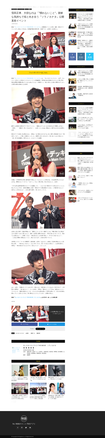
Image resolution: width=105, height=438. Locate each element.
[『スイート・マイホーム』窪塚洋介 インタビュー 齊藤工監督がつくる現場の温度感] (19, 370)
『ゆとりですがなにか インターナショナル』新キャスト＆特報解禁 (85, 199)
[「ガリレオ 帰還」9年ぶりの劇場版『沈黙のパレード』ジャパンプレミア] (72, 81)
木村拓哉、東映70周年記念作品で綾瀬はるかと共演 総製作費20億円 (85, 88)
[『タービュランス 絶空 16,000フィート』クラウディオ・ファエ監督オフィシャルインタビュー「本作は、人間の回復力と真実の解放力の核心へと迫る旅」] (72, 16)
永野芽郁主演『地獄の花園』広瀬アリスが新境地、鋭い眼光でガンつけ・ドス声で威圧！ (56, 397)
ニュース (26, 9)
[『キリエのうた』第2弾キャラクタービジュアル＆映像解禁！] (72, 192)
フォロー (81, 53)
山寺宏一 (27, 333)
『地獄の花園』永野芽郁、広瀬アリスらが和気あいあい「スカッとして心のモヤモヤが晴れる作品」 (19, 397)
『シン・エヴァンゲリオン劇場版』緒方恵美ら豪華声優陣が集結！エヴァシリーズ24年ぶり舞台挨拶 (38, 397)
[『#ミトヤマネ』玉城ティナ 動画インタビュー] (72, 177)
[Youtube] (30, 427)
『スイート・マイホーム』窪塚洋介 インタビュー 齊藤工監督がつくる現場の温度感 (19, 379)
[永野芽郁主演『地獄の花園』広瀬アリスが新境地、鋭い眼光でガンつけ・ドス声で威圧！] (56, 388)
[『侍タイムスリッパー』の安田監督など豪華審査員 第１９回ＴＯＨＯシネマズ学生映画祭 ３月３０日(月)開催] (72, 26)
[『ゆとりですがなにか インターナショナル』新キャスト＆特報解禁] (72, 199)
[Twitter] (26, 427)
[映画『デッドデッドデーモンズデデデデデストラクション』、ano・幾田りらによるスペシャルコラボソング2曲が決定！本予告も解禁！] (72, 159)
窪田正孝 (38, 333)
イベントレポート (21, 9)
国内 (30, 9)
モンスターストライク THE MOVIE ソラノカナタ (27, 27)
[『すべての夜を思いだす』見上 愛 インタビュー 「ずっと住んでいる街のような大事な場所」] (72, 119)
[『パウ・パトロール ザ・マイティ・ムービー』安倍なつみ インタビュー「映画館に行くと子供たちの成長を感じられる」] (72, 134)
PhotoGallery (18, 7)
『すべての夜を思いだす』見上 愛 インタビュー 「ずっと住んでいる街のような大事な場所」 (85, 119)
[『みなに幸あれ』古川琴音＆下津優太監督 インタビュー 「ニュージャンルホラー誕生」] (72, 127)
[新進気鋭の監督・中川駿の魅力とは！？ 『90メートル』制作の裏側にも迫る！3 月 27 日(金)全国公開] (72, 34)
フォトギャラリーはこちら (38, 72)
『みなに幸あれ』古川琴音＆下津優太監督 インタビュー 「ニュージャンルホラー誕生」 (85, 126)
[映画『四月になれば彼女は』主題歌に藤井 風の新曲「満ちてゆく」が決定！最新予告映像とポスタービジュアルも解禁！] (72, 169)
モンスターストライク (20, 333)
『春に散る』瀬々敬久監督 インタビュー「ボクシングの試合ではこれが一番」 (38, 379)
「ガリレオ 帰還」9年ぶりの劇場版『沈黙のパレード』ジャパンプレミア (85, 80)
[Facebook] (17, 427)
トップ (12, 7)
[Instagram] (21, 427)
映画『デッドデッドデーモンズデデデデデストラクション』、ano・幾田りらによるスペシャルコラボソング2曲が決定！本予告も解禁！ (85, 160)
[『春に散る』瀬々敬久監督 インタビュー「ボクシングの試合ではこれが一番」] (38, 370)
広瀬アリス (33, 333)
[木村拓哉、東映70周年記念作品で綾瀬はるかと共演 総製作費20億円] (72, 88)
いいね (72, 53)
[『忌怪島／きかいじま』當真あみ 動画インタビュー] (72, 185)
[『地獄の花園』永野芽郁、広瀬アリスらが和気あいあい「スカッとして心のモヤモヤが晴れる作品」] (19, 388)
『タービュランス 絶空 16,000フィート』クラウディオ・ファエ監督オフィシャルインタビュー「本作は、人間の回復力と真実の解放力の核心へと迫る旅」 (85, 17)
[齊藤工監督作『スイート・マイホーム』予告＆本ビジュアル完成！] (56, 370)
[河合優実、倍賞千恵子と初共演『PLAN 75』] (72, 96)
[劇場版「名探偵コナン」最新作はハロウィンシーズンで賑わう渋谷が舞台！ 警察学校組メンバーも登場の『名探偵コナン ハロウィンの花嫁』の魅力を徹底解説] (72, 42)
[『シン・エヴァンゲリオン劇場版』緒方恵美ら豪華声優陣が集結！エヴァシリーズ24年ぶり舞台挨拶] (38, 388)
